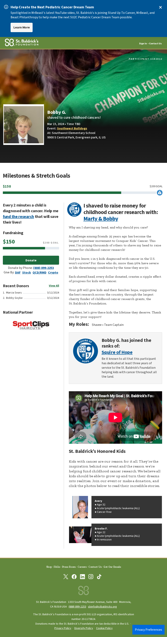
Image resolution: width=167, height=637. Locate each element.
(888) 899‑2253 (77, 606)
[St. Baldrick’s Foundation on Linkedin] (82, 577)
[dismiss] (160, 7)
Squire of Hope (117, 352)
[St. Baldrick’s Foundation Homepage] (83, 591)
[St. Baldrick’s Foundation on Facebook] (74, 577)
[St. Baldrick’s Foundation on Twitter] (65, 577)
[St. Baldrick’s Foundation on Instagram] (90, 577)
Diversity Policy (83, 628)
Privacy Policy (62, 628)
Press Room (69, 566)
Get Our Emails (112, 566)
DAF (18, 272)
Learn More (21, 27)
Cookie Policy (104, 628)
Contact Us (155, 43)
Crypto (53, 272)
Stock (26, 272)
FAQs (57, 566)
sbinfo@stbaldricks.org (102, 606)
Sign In (143, 43)
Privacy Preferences (148, 629)
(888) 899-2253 (43, 268)
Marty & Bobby (101, 218)
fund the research (18, 217)
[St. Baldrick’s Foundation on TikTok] (99, 577)
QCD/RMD (39, 272)
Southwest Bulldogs (72, 128)
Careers (82, 566)
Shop (49, 566)
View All (54, 286)
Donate (30, 260)
